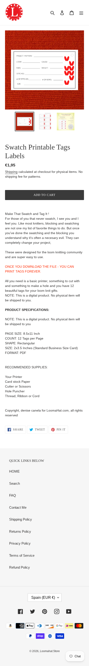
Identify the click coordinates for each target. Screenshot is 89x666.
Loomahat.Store (50, 651)
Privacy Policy (20, 543)
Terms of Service (21, 555)
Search (14, 483)
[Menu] (81, 13)
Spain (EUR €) (43, 597)
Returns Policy (20, 531)
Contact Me (17, 507)
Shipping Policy (20, 519)
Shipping (11, 172)
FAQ (12, 495)
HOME (14, 471)
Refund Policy (19, 567)
